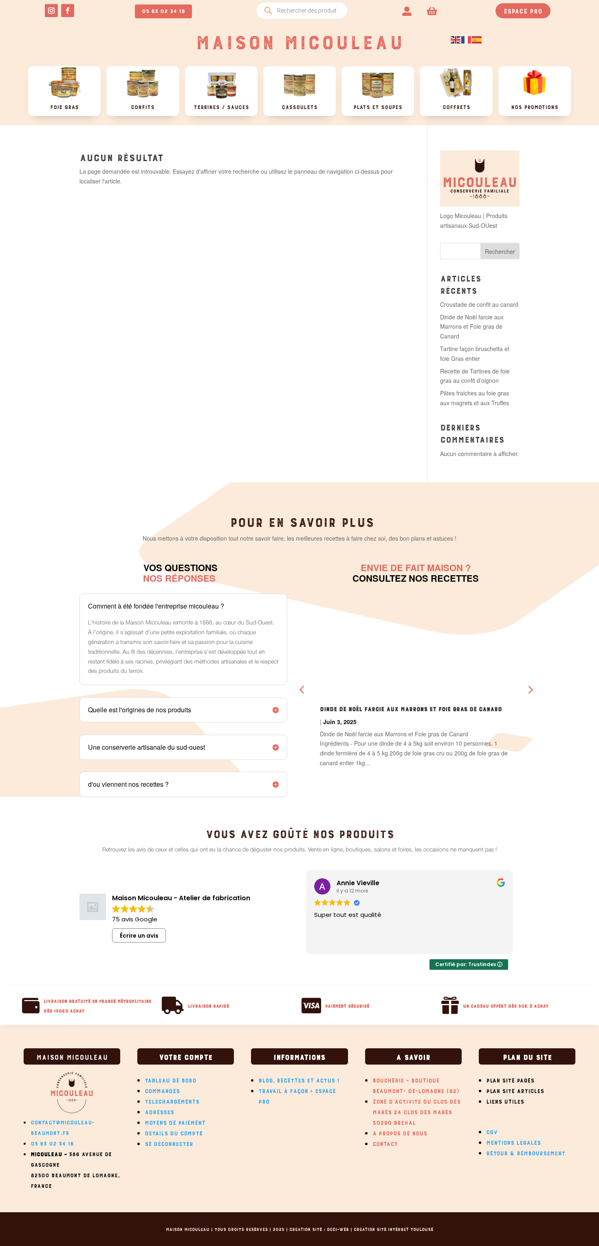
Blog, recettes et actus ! (299, 1079)
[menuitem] (407, 10)
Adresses (159, 1111)
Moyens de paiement (175, 1121)
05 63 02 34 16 (163, 10)
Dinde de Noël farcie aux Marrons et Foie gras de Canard (472, 326)
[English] (456, 39)
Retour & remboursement (525, 1152)
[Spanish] (477, 39)
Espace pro (523, 10)
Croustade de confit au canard (479, 304)
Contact (385, 1142)
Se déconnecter (169, 1142)
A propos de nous (399, 1132)
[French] (466, 39)
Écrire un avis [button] (139, 936)
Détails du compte (174, 1132)
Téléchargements (172, 1100)
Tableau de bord (170, 1079)
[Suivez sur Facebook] (67, 10)
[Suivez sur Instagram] (51, 10)
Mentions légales (513, 1141)
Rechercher (500, 251)
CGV (492, 1131)
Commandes (162, 1089)
